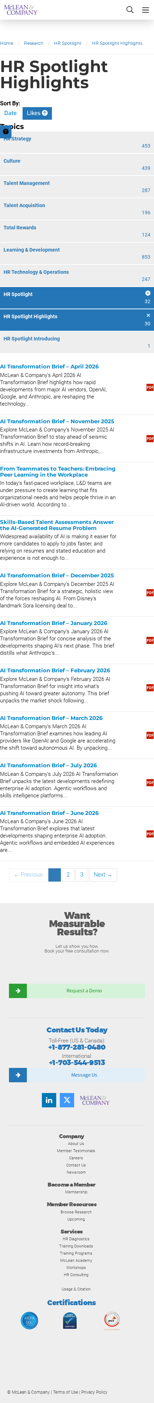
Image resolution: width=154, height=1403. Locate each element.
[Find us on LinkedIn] (49, 1100)
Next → (103, 874)
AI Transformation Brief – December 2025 (57, 575)
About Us (76, 1143)
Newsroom (76, 1172)
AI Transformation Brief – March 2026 (51, 718)
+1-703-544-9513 (77, 1063)
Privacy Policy (94, 1392)
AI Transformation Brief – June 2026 (49, 813)
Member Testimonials (76, 1150)
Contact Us (76, 1165)
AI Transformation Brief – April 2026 (49, 366)
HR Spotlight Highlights (117, 43)
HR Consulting (76, 1274)
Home (6, 43)
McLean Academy (76, 1260)
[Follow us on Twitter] (67, 1100)
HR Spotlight (67, 43)
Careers (76, 1157)
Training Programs (76, 1253)
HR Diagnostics (76, 1238)
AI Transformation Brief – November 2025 (57, 421)
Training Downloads (76, 1246)
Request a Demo (84, 991)
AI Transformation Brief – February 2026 (55, 670)
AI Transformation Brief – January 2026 (53, 623)
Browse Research (76, 1211)
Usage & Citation (76, 1289)
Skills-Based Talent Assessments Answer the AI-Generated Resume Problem (57, 525)
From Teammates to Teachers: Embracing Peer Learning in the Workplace (58, 471)
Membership (76, 1191)
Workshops (76, 1267)
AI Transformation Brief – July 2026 (48, 765)
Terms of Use (65, 1392)
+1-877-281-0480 (76, 1047)
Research (33, 43)
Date (10, 113)
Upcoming (76, 1219)
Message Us (84, 1075)
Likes (34, 113)
